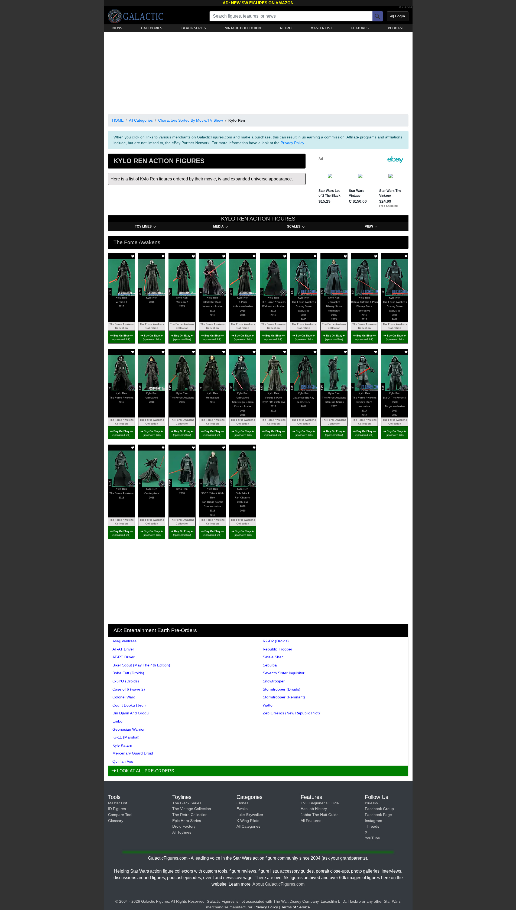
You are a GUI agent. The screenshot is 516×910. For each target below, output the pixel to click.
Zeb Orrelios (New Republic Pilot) (291, 713)
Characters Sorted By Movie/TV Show (190, 120)
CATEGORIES (151, 28)
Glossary (115, 820)
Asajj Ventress (124, 641)
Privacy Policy (292, 143)
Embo (117, 721)
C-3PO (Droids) (125, 681)
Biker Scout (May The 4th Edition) (141, 665)
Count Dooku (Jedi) (129, 705)
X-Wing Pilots (247, 820)
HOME (118, 120)
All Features (311, 820)
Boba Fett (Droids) (128, 673)
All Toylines (181, 832)
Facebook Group (379, 809)
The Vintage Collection (191, 809)
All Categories (141, 120)
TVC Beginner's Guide (320, 803)
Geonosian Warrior (128, 729)
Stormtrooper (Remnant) (284, 697)
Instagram (373, 820)
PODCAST (396, 28)
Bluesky (371, 803)
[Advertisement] (258, 72)
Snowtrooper (274, 681)
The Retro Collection (189, 814)
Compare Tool (120, 814)
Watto (267, 705)
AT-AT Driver (123, 649)
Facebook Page (378, 814)
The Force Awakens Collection (121, 326)
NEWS (117, 28)
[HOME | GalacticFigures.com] (137, 16)
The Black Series (186, 803)
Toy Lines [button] (143, 226)
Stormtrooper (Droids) (281, 689)
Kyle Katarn (122, 745)
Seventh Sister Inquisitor (283, 673)
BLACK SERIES (193, 28)
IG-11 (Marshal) (125, 737)
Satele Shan (273, 657)
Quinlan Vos (122, 761)
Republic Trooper (277, 649)
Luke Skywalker (249, 814)
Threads (372, 826)
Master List (117, 803)
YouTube (372, 838)
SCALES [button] (293, 226)
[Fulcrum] (406, 7)
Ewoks (242, 809)
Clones (242, 803)
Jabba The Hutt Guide (320, 814)
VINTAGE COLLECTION (243, 28)
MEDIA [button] (218, 226)
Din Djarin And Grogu (130, 713)
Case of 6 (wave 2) (128, 689)
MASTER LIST (321, 28)
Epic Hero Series (186, 820)
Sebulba (270, 665)
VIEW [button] (369, 226)
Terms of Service (295, 907)
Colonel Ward (123, 697)
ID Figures (117, 809)
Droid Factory (184, 826)
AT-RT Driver (123, 657)
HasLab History (314, 809)
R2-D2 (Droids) (276, 641)
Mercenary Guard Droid (132, 753)
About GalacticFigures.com (278, 884)
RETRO (285, 28)
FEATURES (360, 28)
